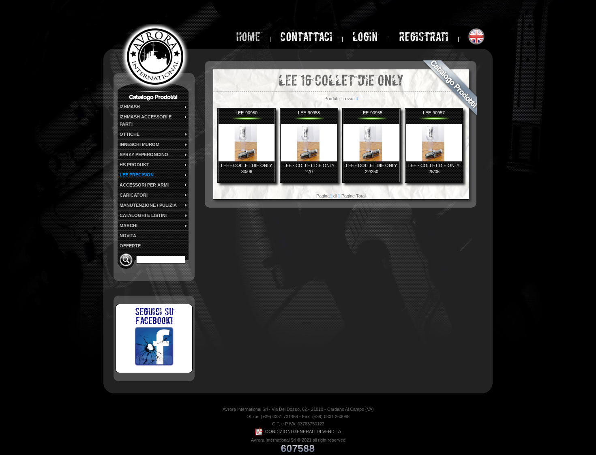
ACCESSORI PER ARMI (144, 184)
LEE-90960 (246, 112)
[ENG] (476, 36)
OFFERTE (130, 245)
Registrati (423, 36)
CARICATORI (134, 195)
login (366, 36)
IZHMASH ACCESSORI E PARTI (146, 120)
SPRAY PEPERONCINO (144, 154)
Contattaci (306, 36)
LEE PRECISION (137, 174)
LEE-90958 (309, 112)
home (248, 36)
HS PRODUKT (134, 164)
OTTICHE (129, 134)
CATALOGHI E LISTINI (143, 215)
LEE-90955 (371, 112)
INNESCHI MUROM (139, 144)
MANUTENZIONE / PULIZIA (148, 205)
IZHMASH (130, 106)
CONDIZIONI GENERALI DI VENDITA (303, 431)
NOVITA (128, 235)
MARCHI (128, 225)
